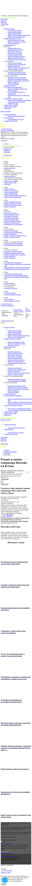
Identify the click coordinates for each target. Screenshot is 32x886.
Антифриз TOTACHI (10, 121)
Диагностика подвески (15, 30)
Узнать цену (4, 484)
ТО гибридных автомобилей (13, 87)
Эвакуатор (7, 108)
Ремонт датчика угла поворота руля (18, 67)
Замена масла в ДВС (10, 106)
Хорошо (3, 884)
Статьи (3, 127)
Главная (6, 450)
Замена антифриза (13, 84)
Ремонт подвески (9, 29)
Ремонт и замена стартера (15, 69)
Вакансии (4, 21)
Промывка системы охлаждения (18, 79)
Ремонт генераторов (14, 66)
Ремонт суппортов (13, 43)
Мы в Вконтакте (6, 853)
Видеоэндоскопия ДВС (15, 54)
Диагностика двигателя (15, 53)
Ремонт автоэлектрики (15, 63)
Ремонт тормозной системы (12, 38)
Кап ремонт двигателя (14, 51)
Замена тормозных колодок (16, 40)
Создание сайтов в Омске (10, 856)
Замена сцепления (9, 85)
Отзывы (3, 125)
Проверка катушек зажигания (17, 59)
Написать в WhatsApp (7, 130)
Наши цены (4, 19)
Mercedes (7, 453)
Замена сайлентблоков (14, 33)
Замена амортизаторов (14, 32)
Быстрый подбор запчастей (9, 523)
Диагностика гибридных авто (13, 98)
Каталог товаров (6, 111)
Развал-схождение (9, 45)
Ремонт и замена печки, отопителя (18, 80)
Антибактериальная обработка (17, 74)
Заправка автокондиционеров (17, 72)
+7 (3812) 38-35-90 (6, 129)
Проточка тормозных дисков (16, 41)
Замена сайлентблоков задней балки (19, 35)
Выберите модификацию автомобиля (12, 470)
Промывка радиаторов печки (17, 77)
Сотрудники (4, 24)
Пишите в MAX (6, 872)
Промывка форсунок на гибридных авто (16, 269)
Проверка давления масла (15, 58)
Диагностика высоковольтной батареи (19, 100)
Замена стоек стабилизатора (16, 37)
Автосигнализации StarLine (16, 116)
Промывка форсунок (14, 48)
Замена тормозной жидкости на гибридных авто (17, 89)
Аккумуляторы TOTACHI (16, 119)
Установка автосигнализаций (17, 64)
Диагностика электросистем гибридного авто (16, 102)
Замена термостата (13, 82)
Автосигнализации (10, 114)
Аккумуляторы (8, 117)
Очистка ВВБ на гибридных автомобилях (17, 267)
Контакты (4, 22)
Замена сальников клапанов (16, 56)
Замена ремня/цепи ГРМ (15, 50)
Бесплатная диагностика (8, 17)
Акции (3, 124)
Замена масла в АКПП (11, 105)
